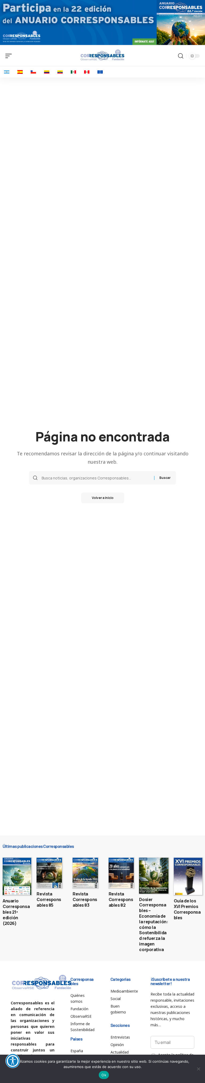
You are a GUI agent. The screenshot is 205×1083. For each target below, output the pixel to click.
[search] (181, 55)
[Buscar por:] (96, 478)
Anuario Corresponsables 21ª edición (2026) (16, 912)
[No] (198, 1068)
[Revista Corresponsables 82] (121, 873)
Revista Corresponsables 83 (85, 899)
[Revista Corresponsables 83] (85, 873)
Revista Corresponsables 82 (121, 899)
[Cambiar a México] (73, 72)
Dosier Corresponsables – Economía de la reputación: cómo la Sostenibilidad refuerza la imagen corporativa (153, 924)
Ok (103, 1075)
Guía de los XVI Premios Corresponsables (187, 909)
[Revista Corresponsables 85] (49, 873)
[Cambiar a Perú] (86, 72)
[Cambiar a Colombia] (46, 72)
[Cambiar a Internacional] (100, 72)
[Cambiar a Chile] (33, 72)
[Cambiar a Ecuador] (60, 72)
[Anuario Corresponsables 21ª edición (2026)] (17, 876)
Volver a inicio (102, 497)
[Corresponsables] (102, 55)
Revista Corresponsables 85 (49, 899)
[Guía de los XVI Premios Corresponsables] (188, 876)
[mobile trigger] (9, 56)
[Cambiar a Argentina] (6, 72)
